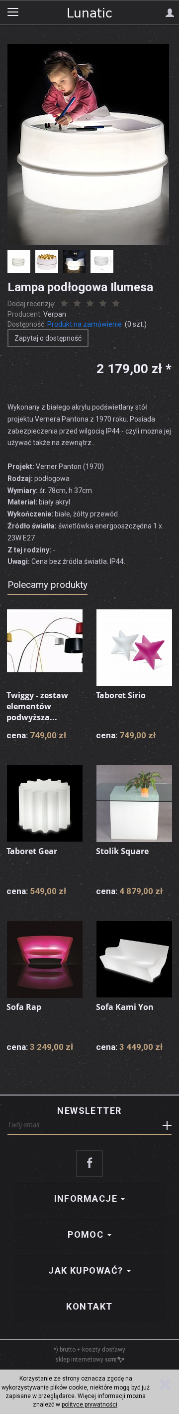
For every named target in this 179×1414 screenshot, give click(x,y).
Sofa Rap (23, 1006)
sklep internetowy (79, 1359)
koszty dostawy (103, 1349)
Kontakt (89, 1306)
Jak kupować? (87, 1270)
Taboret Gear (31, 851)
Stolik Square (122, 851)
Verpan (54, 314)
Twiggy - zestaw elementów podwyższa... (37, 706)
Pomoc (87, 1234)
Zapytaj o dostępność (48, 338)
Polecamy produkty (47, 584)
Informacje (87, 1198)
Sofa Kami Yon (125, 1006)
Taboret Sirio (121, 695)
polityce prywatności (89, 1404)
